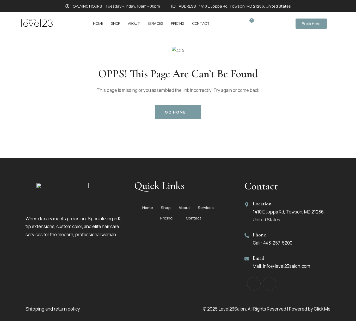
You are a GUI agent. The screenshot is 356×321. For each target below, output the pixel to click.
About (134, 23)
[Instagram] (269, 283)
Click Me (322, 309)
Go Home (175, 112)
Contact (201, 23)
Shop (115, 23)
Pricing (177, 23)
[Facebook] (254, 283)
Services (155, 23)
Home (98, 23)
